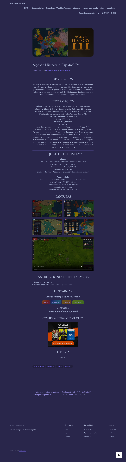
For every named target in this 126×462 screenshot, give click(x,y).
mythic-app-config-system (93, 8)
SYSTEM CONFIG (109, 13)
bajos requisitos (39, 366)
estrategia (50, 366)
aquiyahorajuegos (18, 3)
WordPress (22, 451)
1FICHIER (67, 302)
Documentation (38, 8)
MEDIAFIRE (56, 302)
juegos (59, 366)
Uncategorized (65, 70)
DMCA (26, 8)
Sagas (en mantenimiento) (89, 13)
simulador (68, 366)
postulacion (111, 8)
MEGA (46, 302)
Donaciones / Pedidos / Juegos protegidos (63, 8)
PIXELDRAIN (78, 302)
